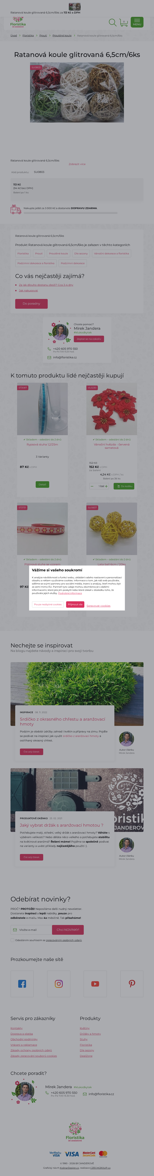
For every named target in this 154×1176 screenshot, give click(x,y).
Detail (42, 484)
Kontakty (17, 1028)
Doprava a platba (22, 1034)
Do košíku (126, 486)
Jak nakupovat (28, 290)
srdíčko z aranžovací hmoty (81, 736)
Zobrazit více (77, 164)
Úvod (14, 35)
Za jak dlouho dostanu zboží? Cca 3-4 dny (46, 285)
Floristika (28, 35)
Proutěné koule (62, 35)
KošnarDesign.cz (69, 1167)
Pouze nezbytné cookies (48, 604)
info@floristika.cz (65, 357)
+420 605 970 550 (65, 350)
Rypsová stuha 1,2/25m (42, 444)
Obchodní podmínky (24, 1039)
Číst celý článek (31, 751)
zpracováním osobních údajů (64, 940)
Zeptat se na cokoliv (89, 338)
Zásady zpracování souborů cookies (34, 1056)
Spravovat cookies (98, 605)
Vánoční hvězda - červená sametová (112, 446)
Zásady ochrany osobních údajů (31, 1050)
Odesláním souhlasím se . (48, 940)
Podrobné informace (70, 593)
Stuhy (84, 1039)
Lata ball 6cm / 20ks (112, 564)
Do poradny (31, 303)
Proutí (43, 35)
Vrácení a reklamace (24, 1045)
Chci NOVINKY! (68, 930)
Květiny (85, 1028)
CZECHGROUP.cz (100, 1167)
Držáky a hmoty (90, 1034)
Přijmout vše (75, 604)
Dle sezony (87, 1050)
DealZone (86, 1056)
